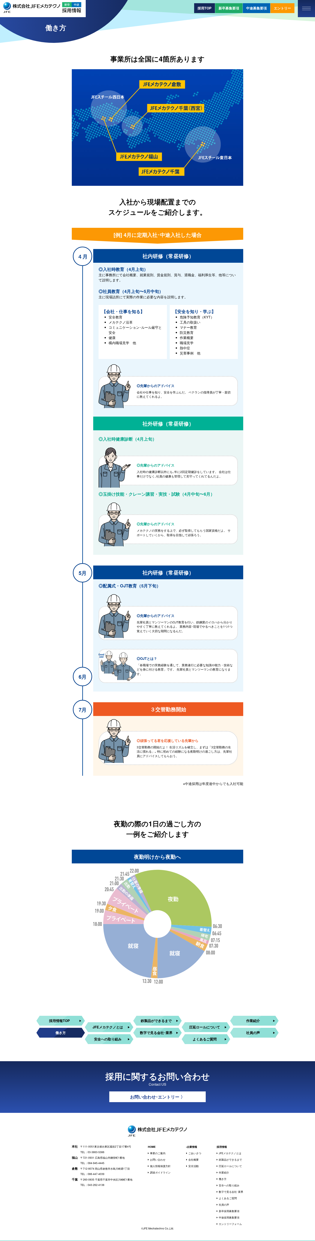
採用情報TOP (59, 1020)
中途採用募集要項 (229, 1217)
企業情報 (192, 1147)
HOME (152, 1147)
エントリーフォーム (230, 1224)
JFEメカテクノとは (108, 1027)
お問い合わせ (157, 1159)
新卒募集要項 (229, 8)
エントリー (282, 8)
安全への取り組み (108, 1039)
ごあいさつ (194, 1153)
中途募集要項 (256, 8)
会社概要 (193, 1159)
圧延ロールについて (204, 1027)
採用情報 (222, 1147)
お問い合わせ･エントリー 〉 (157, 1097)
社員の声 (253, 1032)
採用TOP (205, 8)
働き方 (61, 1032)
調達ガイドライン (160, 1172)
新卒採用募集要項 (229, 1211)
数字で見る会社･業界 (156, 1032)
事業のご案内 (157, 1153)
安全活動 (193, 1166)
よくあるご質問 (205, 1039)
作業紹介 (253, 1020)
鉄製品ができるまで (156, 1020)
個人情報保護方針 (160, 1166)
